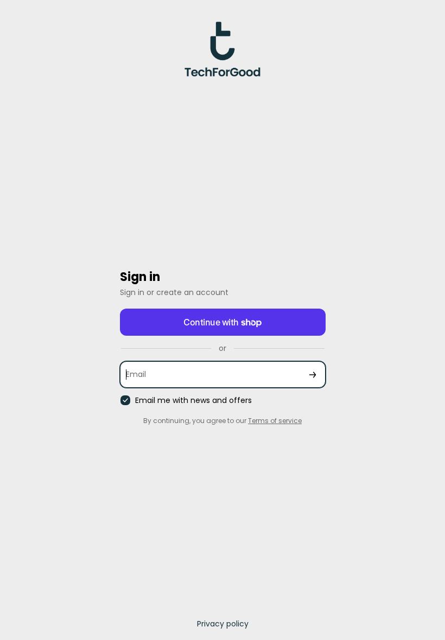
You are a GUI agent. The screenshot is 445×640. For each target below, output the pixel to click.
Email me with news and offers (193, 400)
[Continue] (312, 374)
